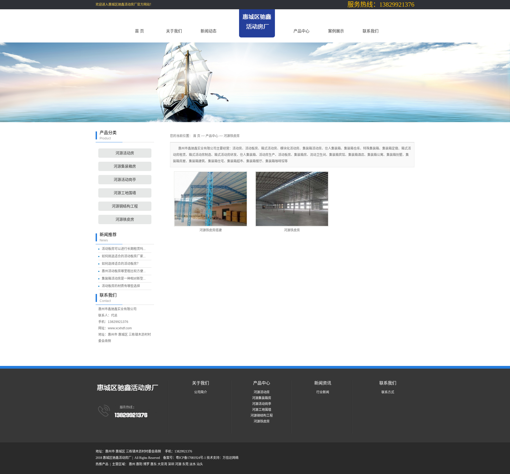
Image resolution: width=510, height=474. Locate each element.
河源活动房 (125, 153)
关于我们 (174, 31)
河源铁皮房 (125, 219)
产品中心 (301, 31)
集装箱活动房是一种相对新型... (124, 278)
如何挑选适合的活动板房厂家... (124, 256)
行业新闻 (322, 392)
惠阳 (139, 464)
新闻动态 (208, 31)
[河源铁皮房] (292, 199)
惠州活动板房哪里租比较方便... (124, 271)
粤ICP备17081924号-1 (191, 458)
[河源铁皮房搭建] (210, 199)
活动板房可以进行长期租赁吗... (124, 249)
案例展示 (336, 31)
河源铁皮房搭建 (210, 230)
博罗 (146, 464)
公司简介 (200, 392)
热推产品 (102, 464)
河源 (178, 464)
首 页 (139, 31)
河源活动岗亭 (125, 180)
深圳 (171, 464)
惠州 (132, 464)
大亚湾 (162, 464)
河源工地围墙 (125, 193)
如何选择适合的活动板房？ (121, 264)
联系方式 (387, 392)
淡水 (192, 464)
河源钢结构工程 (125, 206)
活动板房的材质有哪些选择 (121, 286)
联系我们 (371, 31)
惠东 (153, 464)
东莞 (185, 464)
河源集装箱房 (125, 166)
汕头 (200, 464)
